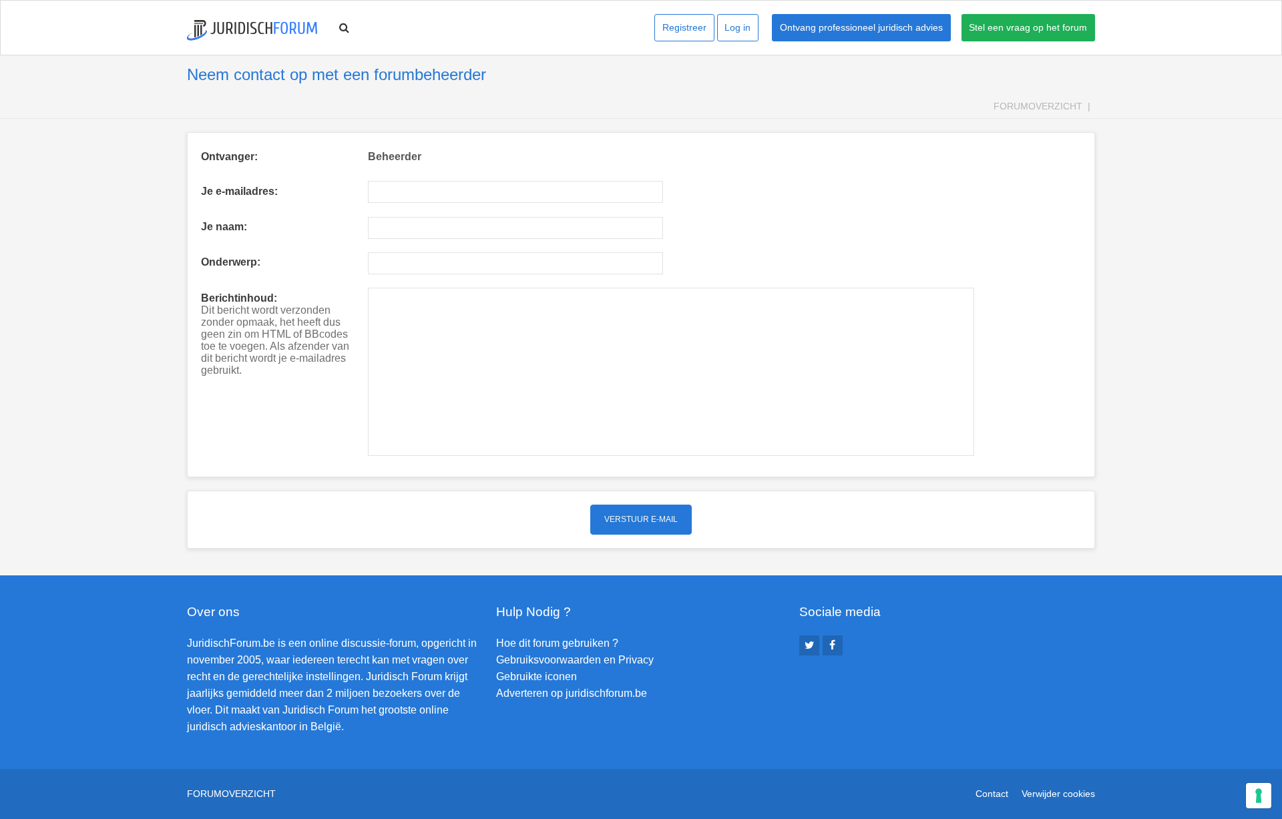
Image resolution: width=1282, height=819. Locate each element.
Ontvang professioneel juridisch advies (861, 27)
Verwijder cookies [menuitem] (1058, 793)
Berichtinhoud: (239, 298)
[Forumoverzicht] (252, 30)
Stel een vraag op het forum (1028, 27)
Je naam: (224, 226)
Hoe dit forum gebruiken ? (557, 643)
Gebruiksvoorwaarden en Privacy (575, 659)
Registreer (684, 27)
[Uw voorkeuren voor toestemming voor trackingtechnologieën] (1258, 795)
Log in (737, 27)
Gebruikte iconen (536, 676)
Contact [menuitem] (992, 793)
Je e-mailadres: (239, 191)
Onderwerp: (230, 262)
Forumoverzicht (1038, 106)
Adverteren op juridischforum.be (571, 693)
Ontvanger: (229, 156)
